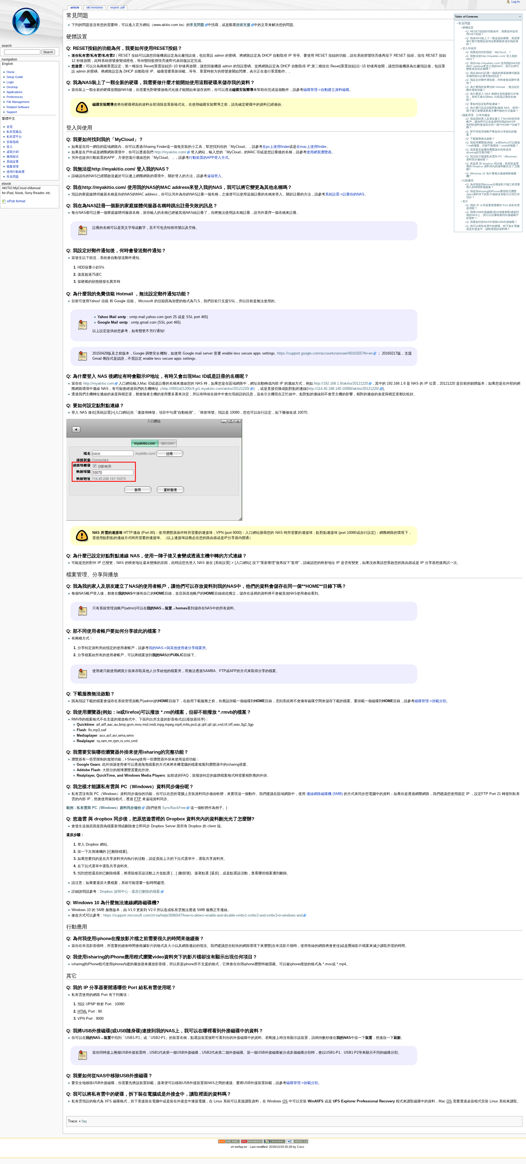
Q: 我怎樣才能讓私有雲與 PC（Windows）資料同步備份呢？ (492, 158)
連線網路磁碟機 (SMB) (324, 794)
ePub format (16, 201)
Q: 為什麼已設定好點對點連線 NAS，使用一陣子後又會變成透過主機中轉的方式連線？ (493, 109)
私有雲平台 (14, 136)
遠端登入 (214, 176)
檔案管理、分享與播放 (476, 115)
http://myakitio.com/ (170, 152)
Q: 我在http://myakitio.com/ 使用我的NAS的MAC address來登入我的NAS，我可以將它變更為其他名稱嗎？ (493, 66)
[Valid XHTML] (297, 1141)
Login (10, 82)
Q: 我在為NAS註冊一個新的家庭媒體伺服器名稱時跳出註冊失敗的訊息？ (493, 74)
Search (7, 45)
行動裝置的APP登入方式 (208, 158)
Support (12, 112)
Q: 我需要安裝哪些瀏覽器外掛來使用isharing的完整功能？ (488, 151)
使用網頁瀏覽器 (319, 152)
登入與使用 (469, 48)
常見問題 (464, 23)
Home (11, 72)
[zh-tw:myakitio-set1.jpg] (154, 470)
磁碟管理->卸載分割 (302, 1083)
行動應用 (467, 180)
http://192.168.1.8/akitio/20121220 (341, 383)
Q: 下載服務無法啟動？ (480, 138)
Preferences (15, 97)
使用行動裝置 (16, 171)
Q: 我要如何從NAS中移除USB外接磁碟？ (491, 221)
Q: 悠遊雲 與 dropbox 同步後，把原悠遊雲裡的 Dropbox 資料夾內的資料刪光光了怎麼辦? (493, 166)
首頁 (10, 126)
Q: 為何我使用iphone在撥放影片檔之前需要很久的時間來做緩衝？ (493, 186)
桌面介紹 (13, 151)
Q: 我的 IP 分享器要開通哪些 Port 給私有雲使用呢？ (493, 207)
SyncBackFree (174, 808)
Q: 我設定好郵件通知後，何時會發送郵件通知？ (492, 81)
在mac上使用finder (311, 147)
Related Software (18, 107)
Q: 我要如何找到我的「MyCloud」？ (488, 52)
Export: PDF (117, 7)
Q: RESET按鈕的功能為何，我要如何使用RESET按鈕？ (492, 33)
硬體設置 (467, 27)
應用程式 (13, 156)
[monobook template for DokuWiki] (252, 1141)
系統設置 (13, 161)
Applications (14, 92)
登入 (10, 146)
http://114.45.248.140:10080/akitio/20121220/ (343, 389)
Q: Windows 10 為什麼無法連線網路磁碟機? (491, 175)
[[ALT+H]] (29, 21)
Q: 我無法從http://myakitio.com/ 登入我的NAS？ (491, 57)
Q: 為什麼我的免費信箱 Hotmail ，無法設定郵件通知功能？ (492, 88)
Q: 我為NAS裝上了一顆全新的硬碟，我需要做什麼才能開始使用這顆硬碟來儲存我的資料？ (493, 41)
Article (74, 7)
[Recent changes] (229, 1141)
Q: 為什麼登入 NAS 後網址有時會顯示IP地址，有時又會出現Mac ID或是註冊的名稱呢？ (492, 96)
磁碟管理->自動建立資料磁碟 (326, 90)
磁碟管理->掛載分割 (430, 701)
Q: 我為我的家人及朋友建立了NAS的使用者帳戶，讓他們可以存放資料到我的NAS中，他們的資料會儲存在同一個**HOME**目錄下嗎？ (493, 123)
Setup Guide (15, 77)
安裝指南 (13, 141)
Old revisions (94, 7)
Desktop (12, 87)
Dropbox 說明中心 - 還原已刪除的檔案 (130, 892)
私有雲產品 (14, 131)
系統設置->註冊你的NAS (344, 194)
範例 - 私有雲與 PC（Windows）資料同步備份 (103, 808)
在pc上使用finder (275, 147)
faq (84, 1121)
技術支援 (243, 25)
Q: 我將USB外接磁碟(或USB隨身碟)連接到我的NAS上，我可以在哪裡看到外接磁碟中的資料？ (492, 215)
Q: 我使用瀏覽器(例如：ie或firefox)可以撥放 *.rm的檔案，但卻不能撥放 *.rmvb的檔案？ (493, 144)
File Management (18, 101)
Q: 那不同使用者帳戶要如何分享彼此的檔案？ (491, 133)
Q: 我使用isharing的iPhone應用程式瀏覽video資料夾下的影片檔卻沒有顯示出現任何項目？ (493, 194)
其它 (465, 201)
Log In (515, 1)
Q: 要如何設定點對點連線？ (483, 103)
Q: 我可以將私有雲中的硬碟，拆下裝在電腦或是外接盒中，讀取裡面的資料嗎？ (492, 227)
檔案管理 (13, 166)
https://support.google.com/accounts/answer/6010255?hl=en (325, 353)
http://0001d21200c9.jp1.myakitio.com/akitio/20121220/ (206, 389)
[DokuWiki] (274, 1141)
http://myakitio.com (98, 383)
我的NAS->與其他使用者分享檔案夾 (177, 648)
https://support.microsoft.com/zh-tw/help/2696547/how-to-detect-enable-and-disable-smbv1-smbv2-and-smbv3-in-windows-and (202, 915)
